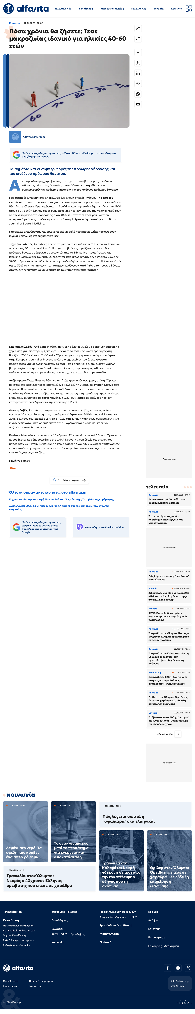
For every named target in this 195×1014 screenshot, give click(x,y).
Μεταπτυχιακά (109, 933)
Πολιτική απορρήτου (41, 981)
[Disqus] (71, 586)
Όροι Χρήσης (10, 981)
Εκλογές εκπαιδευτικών (16, 945)
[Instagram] (177, 968)
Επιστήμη (154, 929)
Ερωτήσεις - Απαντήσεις (163, 946)
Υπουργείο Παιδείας (112, 8)
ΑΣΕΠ (54, 934)
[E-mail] (138, 104)
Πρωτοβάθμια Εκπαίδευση (18, 925)
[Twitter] (138, 62)
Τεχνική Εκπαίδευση (14, 935)
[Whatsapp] (138, 93)
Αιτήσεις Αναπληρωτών (113, 916)
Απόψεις (153, 920)
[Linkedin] (138, 73)
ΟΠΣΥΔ (133, 916)
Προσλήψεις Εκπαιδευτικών (118, 911)
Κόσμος (153, 911)
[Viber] (138, 83)
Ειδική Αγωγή (11, 940)
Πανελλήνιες (138, 8)
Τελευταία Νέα (63, 8)
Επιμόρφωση (156, 937)
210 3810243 (178, 985)
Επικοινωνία (10, 985)
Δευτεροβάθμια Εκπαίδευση (19, 930)
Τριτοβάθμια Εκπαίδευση (116, 925)
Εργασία (159, 8)
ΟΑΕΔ (64, 934)
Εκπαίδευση (86, 8)
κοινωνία (21, 794)
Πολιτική (105, 942)
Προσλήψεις (78, 934)
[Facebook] (138, 52)
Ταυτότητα (35, 985)
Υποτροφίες (28, 940)
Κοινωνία (176, 8)
